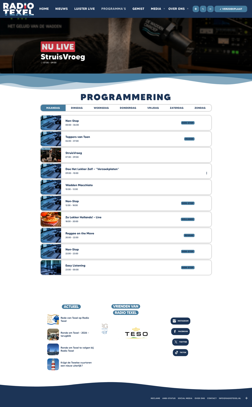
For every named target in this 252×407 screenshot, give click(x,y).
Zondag (200, 107)
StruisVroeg (73, 153)
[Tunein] (196, 9)
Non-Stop (188, 122)
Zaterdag (177, 107)
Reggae (189, 235)
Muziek (189, 139)
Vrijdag (153, 107)
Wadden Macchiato (79, 185)
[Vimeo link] (18, 8)
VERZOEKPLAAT (230, 9)
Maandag (53, 107)
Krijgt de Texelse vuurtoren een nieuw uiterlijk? (76, 364)
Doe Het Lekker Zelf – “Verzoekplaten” (92, 169)
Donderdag (128, 107)
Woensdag (101, 107)
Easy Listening (75, 265)
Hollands (188, 219)
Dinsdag (77, 107)
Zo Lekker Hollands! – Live (83, 217)
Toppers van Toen (77, 137)
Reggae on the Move (79, 233)
